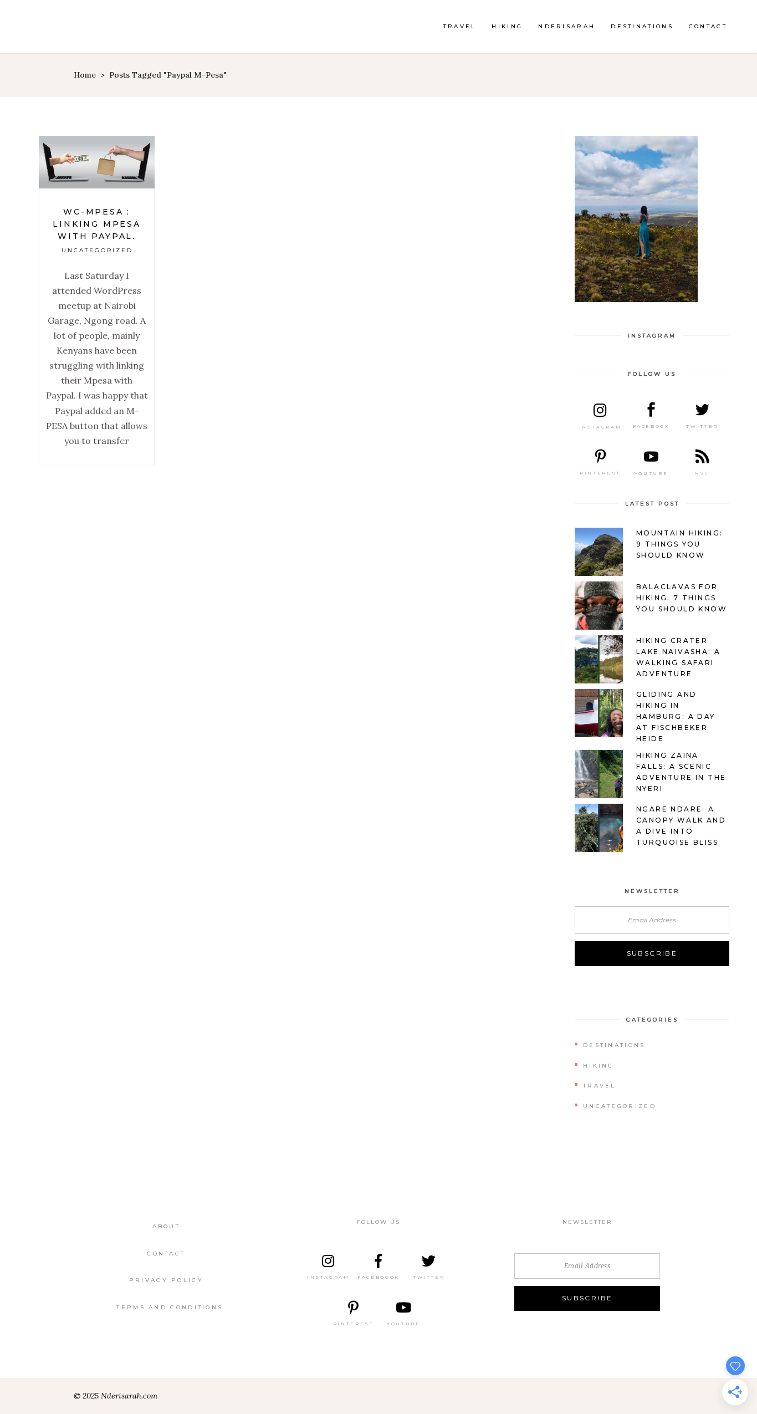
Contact (166, 1253)
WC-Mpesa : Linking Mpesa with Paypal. (96, 224)
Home (85, 75)
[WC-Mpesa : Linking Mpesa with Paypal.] (97, 162)
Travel (599, 1085)
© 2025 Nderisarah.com (115, 1396)
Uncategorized (97, 250)
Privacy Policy (166, 1280)
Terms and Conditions (169, 1307)
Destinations (614, 1045)
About (166, 1226)
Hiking (598, 1065)
